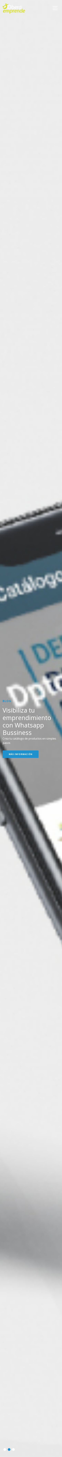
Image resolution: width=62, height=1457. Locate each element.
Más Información (20, 744)
